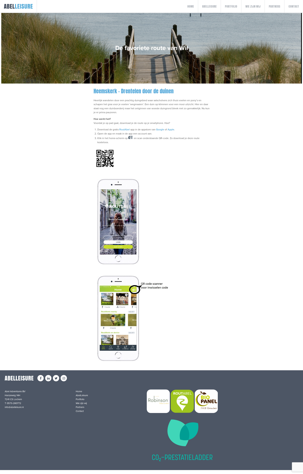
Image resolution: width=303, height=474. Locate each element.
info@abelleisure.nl (14, 407)
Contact (293, 6)
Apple (171, 129)
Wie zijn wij (253, 6)
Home (190, 6)
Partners (274, 6)
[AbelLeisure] (18, 6)
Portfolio (231, 6)
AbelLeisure (209, 6)
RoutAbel (124, 129)
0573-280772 (14, 403)
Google (160, 129)
